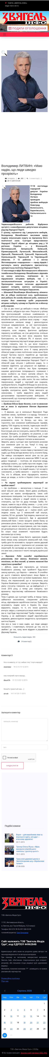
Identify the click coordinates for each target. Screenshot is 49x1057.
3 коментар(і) (34, 178)
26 (24, 1029)
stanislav (7, 667)
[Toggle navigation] (4, 34)
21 (38, 1022)
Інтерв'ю (11, 178)
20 (31, 1022)
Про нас (5, 981)
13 (31, 1016)
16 (5, 1022)
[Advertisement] (24, 136)
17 (11, 1022)
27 (31, 1029)
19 (24, 1022)
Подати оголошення (29, 28)
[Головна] (24, 18)
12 (24, 1016)
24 (11, 1029)
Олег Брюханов (22, 933)
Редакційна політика (10, 978)
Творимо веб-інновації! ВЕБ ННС (34, 1053)
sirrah (6, 693)
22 (44, 1022)
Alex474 (7, 680)
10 (11, 1016)
